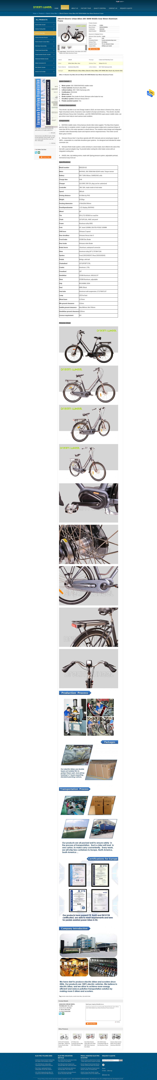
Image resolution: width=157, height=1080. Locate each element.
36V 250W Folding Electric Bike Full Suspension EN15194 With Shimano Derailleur (44, 1074)
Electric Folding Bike (40, 29)
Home (56, 8)
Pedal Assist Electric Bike (41, 50)
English (121, 1)
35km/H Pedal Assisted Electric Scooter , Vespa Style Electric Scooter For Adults (90, 1060)
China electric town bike (51, 1078)
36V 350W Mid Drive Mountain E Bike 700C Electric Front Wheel (67, 1060)
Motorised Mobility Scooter (41, 58)
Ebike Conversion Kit (40, 63)
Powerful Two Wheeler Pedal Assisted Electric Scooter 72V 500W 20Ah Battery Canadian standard (90, 1070)
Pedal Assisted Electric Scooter (43, 54)
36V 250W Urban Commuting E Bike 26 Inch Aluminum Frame (102, 1043)
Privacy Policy (41, 1078)
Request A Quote (126, 8)
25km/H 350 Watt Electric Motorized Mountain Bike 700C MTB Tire (67, 1069)
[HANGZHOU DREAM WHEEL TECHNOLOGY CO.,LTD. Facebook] (103, 1065)
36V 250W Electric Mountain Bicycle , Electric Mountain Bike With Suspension (67, 1074)
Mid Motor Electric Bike (41, 46)
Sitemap (109, 1070)
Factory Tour (86, 8)
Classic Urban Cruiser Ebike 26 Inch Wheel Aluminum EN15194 (115, 1043)
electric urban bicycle (67, 996)
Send (120, 1060)
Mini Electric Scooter (40, 67)
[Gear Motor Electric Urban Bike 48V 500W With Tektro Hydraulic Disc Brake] (90, 1036)
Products (64, 8)
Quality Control (100, 8)
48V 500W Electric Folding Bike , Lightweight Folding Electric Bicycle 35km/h (44, 1065)
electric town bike (77, 996)
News (103, 1068)
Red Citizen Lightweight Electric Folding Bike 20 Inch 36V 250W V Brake (43, 1070)
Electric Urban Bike (51, 13)
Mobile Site (106, 1075)
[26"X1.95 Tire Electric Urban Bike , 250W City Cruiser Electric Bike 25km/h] (64, 1036)
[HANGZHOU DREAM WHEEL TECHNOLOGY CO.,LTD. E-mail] (63, 1013)
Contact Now (94, 49)
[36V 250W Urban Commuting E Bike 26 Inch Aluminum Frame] (103, 1036)
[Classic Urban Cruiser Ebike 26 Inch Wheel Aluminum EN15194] (116, 1036)
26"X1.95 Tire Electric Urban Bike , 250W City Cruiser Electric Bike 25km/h (64, 1044)
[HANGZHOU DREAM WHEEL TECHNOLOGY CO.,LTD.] (116, 1)
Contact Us (113, 8)
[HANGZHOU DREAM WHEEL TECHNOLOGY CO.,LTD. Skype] (60, 1013)
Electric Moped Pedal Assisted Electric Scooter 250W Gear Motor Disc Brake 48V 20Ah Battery (90, 1065)
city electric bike (86, 996)
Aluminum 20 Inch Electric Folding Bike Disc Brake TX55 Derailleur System (45, 1060)
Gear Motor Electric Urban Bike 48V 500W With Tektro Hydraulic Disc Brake (89, 1044)
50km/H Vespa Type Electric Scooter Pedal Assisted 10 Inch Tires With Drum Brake (90, 1074)
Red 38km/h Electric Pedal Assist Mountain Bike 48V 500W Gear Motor (67, 1064)
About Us (74, 8)
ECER (121, 1078)
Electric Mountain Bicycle (41, 37)
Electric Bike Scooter (40, 24)
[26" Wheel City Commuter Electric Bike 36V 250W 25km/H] (77, 1036)
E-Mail (104, 1070)
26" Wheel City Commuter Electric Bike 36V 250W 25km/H (77, 1043)
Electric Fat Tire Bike (40, 71)
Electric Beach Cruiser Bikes (42, 41)
